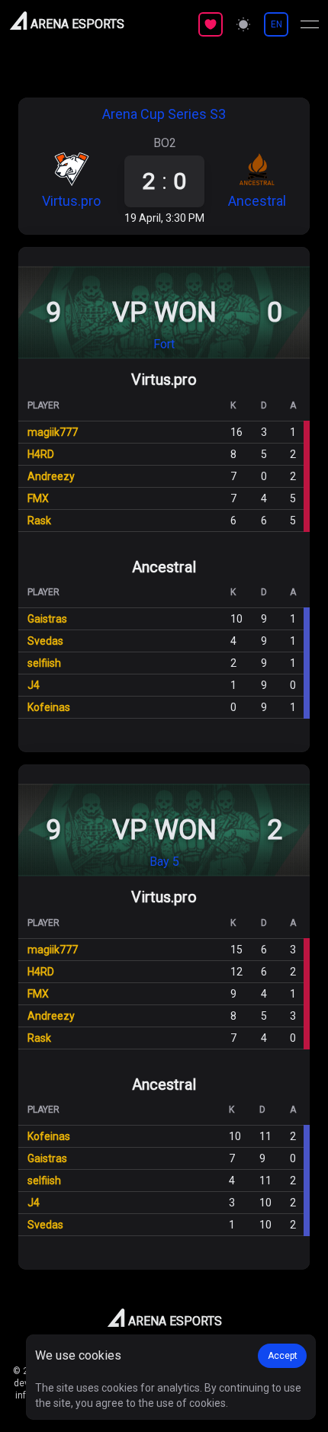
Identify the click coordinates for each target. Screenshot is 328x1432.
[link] (71, 180)
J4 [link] (33, 685)
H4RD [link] (40, 454)
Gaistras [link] (47, 619)
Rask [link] (39, 520)
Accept (282, 1355)
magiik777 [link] (52, 432)
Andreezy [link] (51, 476)
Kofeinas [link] (48, 707)
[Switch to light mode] (243, 24)
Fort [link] (164, 344)
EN (276, 24)
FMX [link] (38, 498)
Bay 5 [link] (164, 861)
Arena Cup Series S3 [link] (164, 114)
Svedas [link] (45, 641)
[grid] (164, 461)
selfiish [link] (44, 663)
